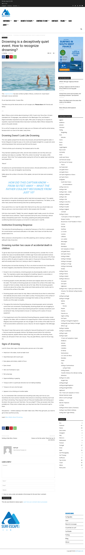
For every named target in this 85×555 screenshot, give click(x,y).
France (63, 164)
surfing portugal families (65, 388)
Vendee (63, 269)
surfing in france (63, 271)
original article (8, 94)
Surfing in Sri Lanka (64, 378)
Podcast (61, 443)
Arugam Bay (64, 380)
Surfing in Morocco (64, 278)
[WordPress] (10, 530)
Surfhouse (62, 457)
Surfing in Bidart (65, 256)
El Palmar (63, 350)
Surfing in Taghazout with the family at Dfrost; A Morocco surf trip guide (69, 87)
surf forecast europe (64, 159)
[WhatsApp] (15, 57)
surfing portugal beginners (66, 385)
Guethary (63, 229)
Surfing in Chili (63, 199)
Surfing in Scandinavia (65, 331)
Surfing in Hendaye (66, 259)
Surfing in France (63, 214)
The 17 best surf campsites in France (69, 393)
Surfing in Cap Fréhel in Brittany (67, 410)
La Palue (61, 405)
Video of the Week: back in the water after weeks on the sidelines (70, 101)
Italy (60, 435)
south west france (64, 157)
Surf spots (63, 283)
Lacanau (63, 234)
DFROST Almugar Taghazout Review (69, 81)
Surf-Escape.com (79, 551)
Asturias (63, 343)
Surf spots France (65, 254)
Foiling (61, 130)
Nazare (63, 308)
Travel (61, 462)
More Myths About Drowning (13, 417)
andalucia (61, 122)
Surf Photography (64, 453)
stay (62, 363)
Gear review (62, 430)
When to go (64, 326)
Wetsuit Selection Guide (65, 395)
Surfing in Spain (63, 335)
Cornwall (63, 211)
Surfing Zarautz (65, 370)
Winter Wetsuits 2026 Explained (67, 107)
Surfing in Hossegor (66, 261)
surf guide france (63, 169)
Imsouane (63, 281)
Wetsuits (63, 137)
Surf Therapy (62, 455)
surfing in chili (62, 197)
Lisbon (63, 303)
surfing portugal (63, 383)
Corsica (63, 224)
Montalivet (64, 246)
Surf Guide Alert (63, 167)
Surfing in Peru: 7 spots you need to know (70, 288)
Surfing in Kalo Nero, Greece (9, 438)
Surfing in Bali (63, 189)
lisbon (60, 145)
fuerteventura (64, 353)
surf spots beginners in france (67, 174)
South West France (66, 182)
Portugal (61, 445)
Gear (60, 135)
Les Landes (64, 239)
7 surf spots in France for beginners (70, 216)
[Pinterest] (11, 57)
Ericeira (65, 306)
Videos (61, 465)
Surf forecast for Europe (65, 162)
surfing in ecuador (64, 204)
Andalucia (63, 340)
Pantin (62, 360)
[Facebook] (73, 6)
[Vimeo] (80, 6)
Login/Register (63, 147)
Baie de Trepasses (64, 402)
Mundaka (63, 358)
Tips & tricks (9, 35)
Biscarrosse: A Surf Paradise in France (71, 221)
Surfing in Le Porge (66, 264)
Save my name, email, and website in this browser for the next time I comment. (25, 494)
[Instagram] (75, 6)
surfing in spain (63, 333)
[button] (81, 29)
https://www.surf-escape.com (19, 450)
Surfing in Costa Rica (64, 202)
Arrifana (61, 400)
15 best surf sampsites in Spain (69, 338)
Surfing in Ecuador (64, 207)
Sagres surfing (65, 316)
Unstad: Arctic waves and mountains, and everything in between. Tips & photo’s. (70, 94)
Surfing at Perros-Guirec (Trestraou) (69, 407)
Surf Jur (5, 53)
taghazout (63, 286)
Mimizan (63, 244)
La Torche (63, 231)
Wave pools (62, 467)
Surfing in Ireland (63, 276)
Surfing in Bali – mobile (65, 192)
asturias (61, 125)
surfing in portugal (64, 296)
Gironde (63, 226)
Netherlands (62, 440)
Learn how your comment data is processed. (35, 502)
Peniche (63, 311)
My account (62, 150)
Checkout (61, 127)
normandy (62, 152)
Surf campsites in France (67, 249)
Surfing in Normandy (66, 266)
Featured (61, 425)
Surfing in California (64, 194)
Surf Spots (64, 318)
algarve (61, 120)
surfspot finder (67, 368)
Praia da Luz (64, 313)
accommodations (67, 184)
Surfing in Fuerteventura (67, 365)
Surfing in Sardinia (64, 328)
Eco (60, 423)
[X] (78, 6)
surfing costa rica (63, 187)
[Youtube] (82, 6)
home (60, 142)
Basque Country (65, 219)
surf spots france (63, 177)
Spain (60, 450)
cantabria (63, 345)
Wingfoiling (64, 132)
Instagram (62, 433)
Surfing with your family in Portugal (70, 323)
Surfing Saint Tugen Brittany (66, 412)
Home (3, 35)
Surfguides (62, 179)
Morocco (61, 438)
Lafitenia (63, 236)
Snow (60, 154)
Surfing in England (64, 209)
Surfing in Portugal (64, 298)
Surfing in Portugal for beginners (69, 321)
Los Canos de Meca (66, 355)
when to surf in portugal (65, 397)
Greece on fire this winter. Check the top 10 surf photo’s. (43, 439)
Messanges (64, 241)
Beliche (63, 301)
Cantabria (63, 348)
